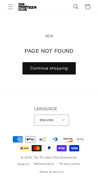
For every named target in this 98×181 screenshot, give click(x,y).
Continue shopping (49, 68)
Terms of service (51, 172)
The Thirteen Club (46, 157)
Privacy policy (70, 164)
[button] (10, 7)
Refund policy (44, 164)
